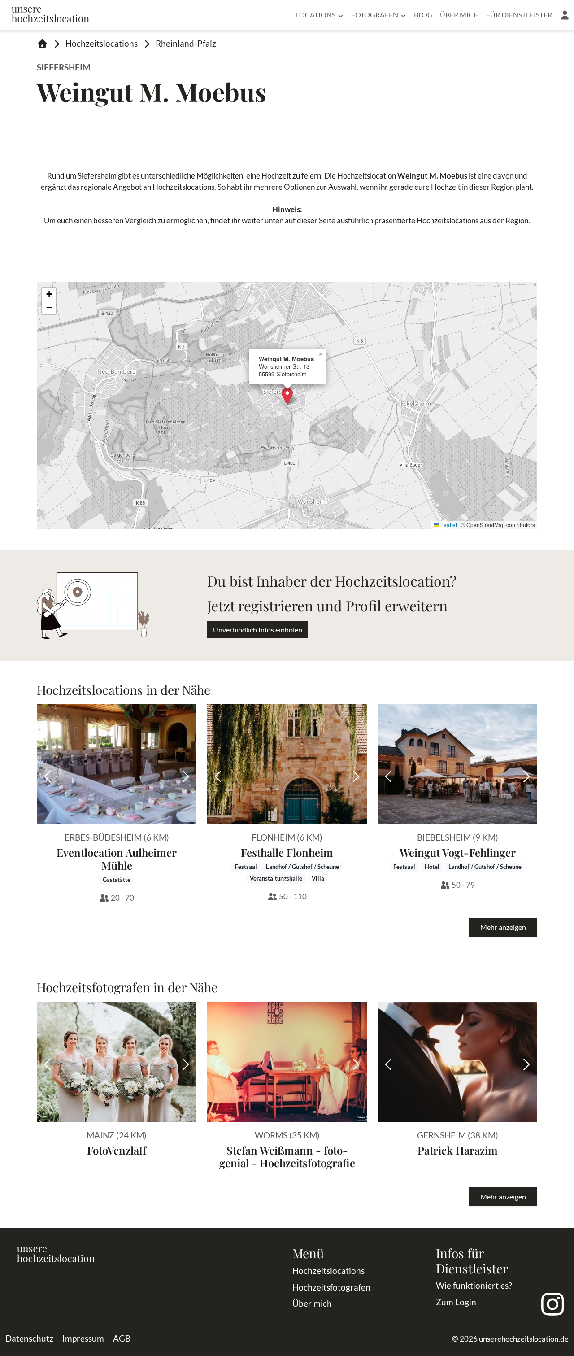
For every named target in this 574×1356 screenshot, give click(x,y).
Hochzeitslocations (101, 43)
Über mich (459, 14)
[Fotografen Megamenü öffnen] (403, 15)
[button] (564, 15)
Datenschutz (29, 1338)
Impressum (83, 1338)
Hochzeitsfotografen (331, 1287)
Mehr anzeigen (503, 927)
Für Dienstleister (519, 14)
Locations (315, 14)
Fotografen (374, 14)
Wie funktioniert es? (474, 1285)
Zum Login (456, 1302)
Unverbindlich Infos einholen (257, 629)
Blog (423, 14)
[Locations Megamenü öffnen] (340, 15)
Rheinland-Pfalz (186, 43)
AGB (121, 1338)
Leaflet (448, 524)
